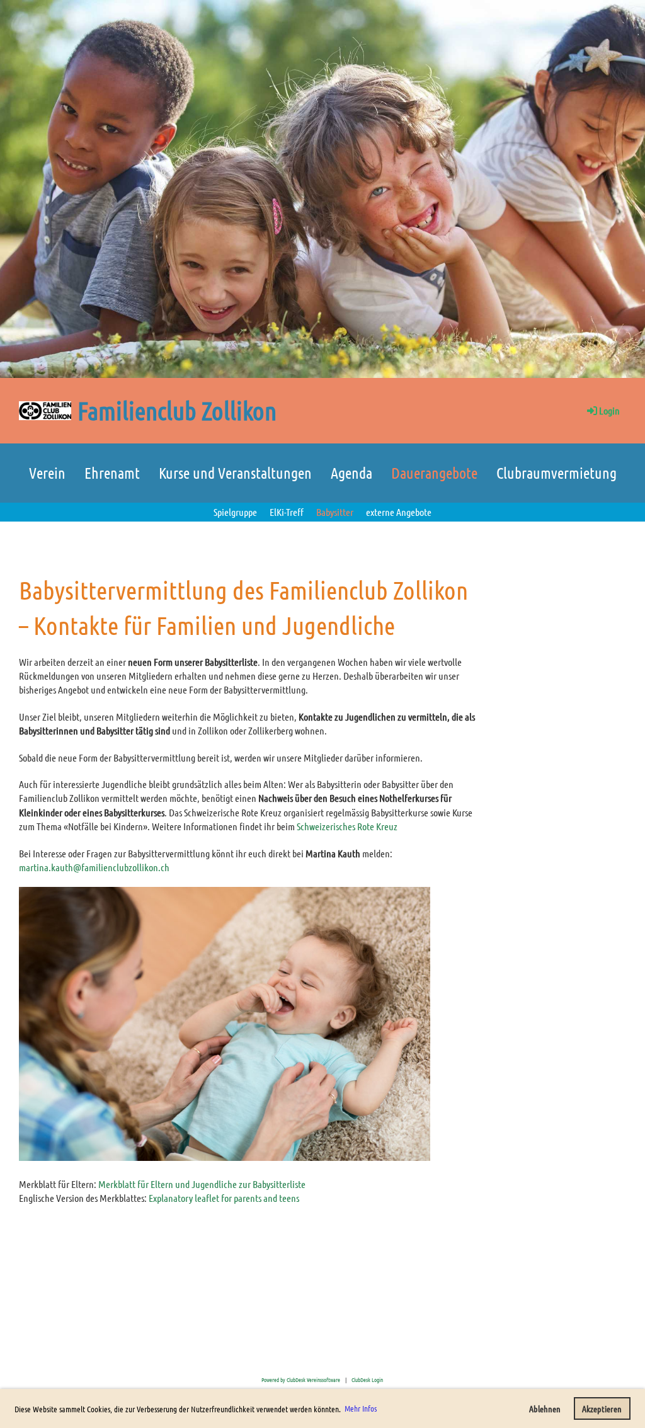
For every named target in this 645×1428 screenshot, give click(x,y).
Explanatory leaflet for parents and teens (224, 1198)
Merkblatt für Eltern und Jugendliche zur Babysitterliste (201, 1184)
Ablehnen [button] (545, 1408)
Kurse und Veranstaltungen (235, 473)
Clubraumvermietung (556, 473)
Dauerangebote (434, 473)
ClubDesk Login (367, 1379)
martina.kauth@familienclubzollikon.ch (94, 867)
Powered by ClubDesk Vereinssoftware (300, 1379)
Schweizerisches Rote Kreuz (347, 826)
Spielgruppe (235, 512)
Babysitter (334, 512)
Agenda (351, 473)
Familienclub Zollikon (177, 410)
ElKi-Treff (287, 512)
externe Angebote (398, 512)
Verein (47, 473)
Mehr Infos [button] (361, 1408)
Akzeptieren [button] (602, 1408)
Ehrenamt (112, 473)
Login (609, 410)
